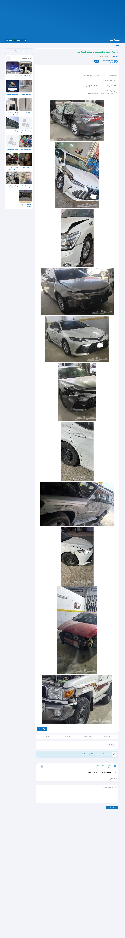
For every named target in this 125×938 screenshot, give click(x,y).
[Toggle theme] (25, 40)
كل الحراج (112, 45)
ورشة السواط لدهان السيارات (107, 61)
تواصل (41, 729)
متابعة (96, 61)
